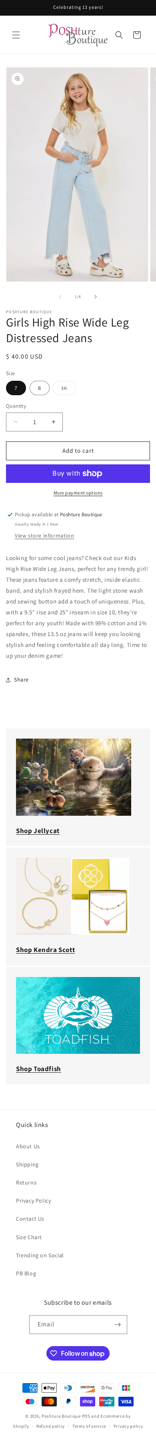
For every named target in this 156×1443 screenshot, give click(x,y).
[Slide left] (60, 297)
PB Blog (26, 1273)
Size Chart (29, 1237)
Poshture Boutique (61, 1416)
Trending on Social (40, 1255)
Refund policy (50, 1426)
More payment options (78, 493)
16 (68, 389)
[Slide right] (95, 297)
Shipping (27, 1164)
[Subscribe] (118, 1324)
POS (86, 1416)
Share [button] (21, 679)
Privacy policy (128, 1426)
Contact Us (30, 1218)
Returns (26, 1182)
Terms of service (89, 1426)
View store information (44, 535)
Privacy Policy (33, 1200)
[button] (16, 35)
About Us (28, 1146)
